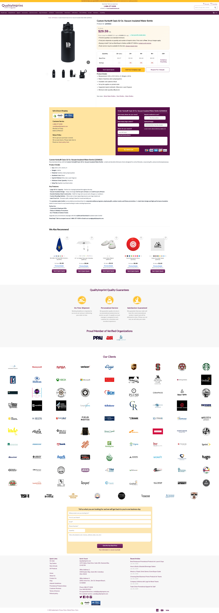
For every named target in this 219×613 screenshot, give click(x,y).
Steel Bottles (120, 96)
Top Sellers (53, 563)
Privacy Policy (62, 610)
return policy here (64, 142)
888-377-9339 (88, 587)
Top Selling (102, 12)
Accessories (25, 12)
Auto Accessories (33, 12)
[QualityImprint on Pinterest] (87, 597)
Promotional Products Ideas (58, 586)
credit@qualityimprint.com (101, 591)
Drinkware (51, 12)
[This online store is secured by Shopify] (58, 116)
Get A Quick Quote (59, 271)
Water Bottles (129, 96)
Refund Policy (70, 610)
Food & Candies (59, 12)
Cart (216, 12)
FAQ (51, 581)
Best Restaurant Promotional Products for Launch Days (147, 561)
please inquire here (131, 46)
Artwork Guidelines (55, 583)
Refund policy (54, 593)
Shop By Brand (11, 12)
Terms (76, 610)
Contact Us (53, 578)
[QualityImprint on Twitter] (81, 597)
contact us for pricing (145, 43)
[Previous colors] (47, 74)
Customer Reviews (55, 588)
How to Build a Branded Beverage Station (143, 566)
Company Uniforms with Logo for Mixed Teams (144, 581)
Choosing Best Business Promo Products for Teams (146, 576)
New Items (95, 12)
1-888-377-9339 (110, 6)
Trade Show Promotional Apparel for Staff (142, 586)
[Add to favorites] (67, 237)
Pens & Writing (82, 12)
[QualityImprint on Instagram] (91, 597)
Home (51, 573)
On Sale (90, 12)
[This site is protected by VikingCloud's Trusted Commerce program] (68, 116)
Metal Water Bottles (109, 96)
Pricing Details (59, 266)
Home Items (67, 12)
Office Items (75, 12)
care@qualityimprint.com (113, 8)
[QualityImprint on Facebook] (84, 597)
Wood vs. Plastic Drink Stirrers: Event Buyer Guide (145, 571)
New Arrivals (53, 566)
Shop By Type (4, 12)
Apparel (18, 12)
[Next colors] (89, 74)
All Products (53, 568)
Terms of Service (55, 591)
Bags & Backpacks (43, 12)
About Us (52, 575)
